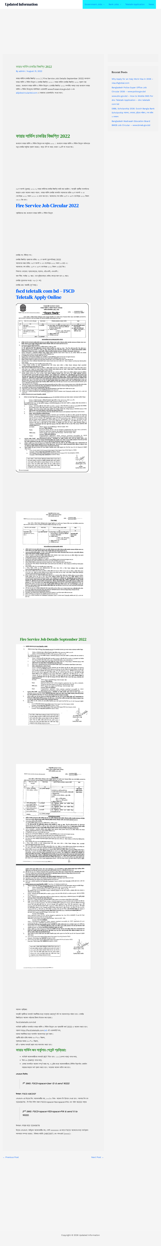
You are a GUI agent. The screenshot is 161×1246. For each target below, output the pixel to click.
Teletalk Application (135, 4)
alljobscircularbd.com (26, 93)
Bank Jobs (114, 4)
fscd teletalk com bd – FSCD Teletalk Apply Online (45, 294)
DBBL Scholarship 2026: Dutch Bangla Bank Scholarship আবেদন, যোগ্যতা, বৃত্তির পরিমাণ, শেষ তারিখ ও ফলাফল (133, 112)
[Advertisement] (75, 27)
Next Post (97, 1157)
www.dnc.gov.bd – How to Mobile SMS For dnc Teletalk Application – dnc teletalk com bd (132, 100)
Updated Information (21, 4)
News (151, 4)
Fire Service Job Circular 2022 (47, 205)
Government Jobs (93, 4)
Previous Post (11, 1157)
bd (46, 1030)
